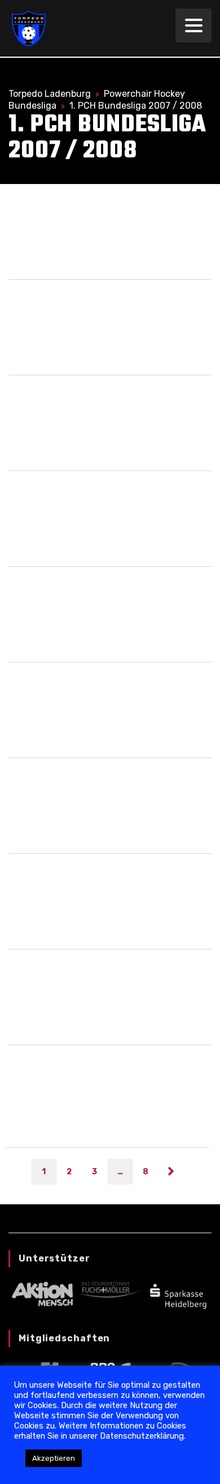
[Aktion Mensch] (42, 1293)
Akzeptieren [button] (53, 1458)
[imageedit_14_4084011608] (177, 1295)
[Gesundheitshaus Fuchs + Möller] (110, 1289)
